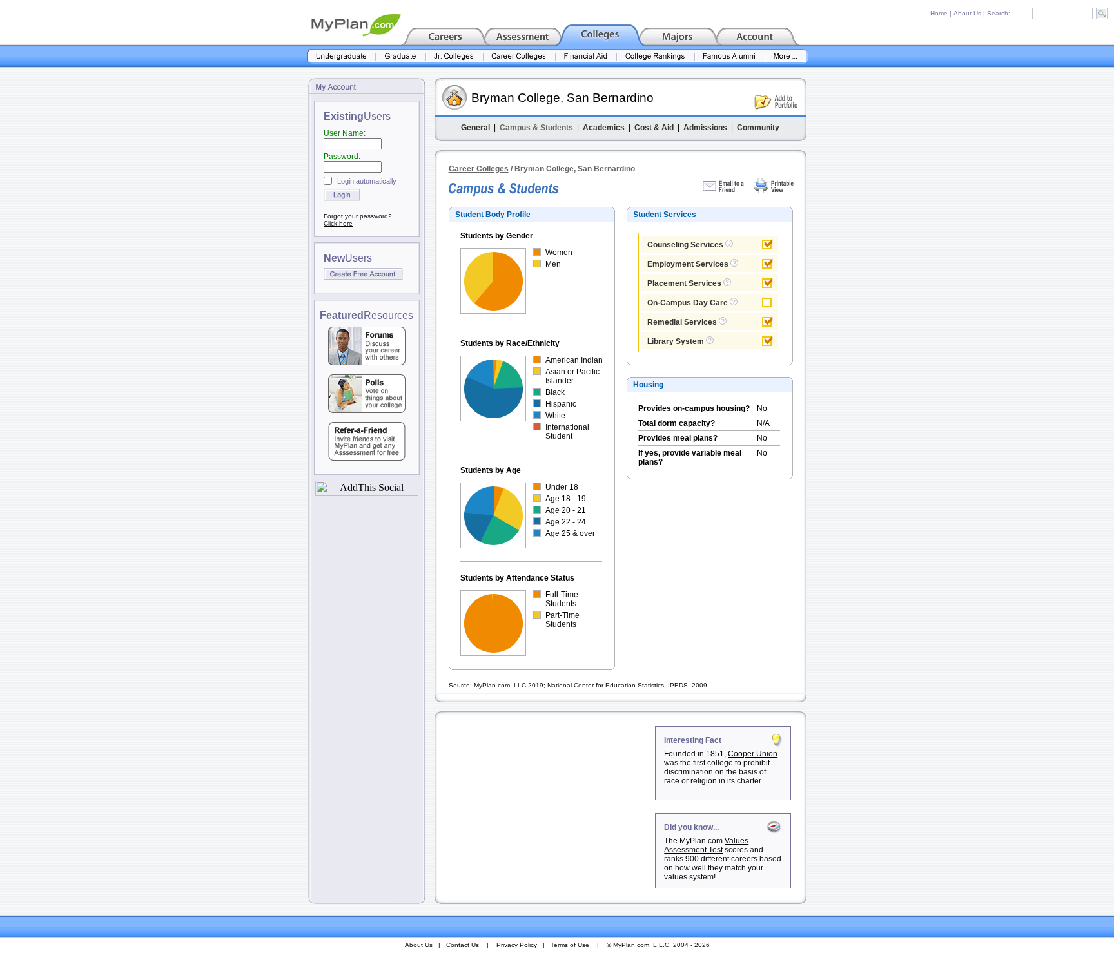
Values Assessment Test (706, 845)
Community (758, 127)
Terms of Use (570, 944)
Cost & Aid (654, 127)
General (475, 127)
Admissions (705, 127)
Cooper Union (752, 753)
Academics (604, 127)
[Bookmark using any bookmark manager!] (366, 492)
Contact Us (462, 944)
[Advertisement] (546, 806)
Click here (338, 223)
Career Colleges (479, 168)
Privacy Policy (516, 944)
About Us (967, 13)
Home (939, 13)
